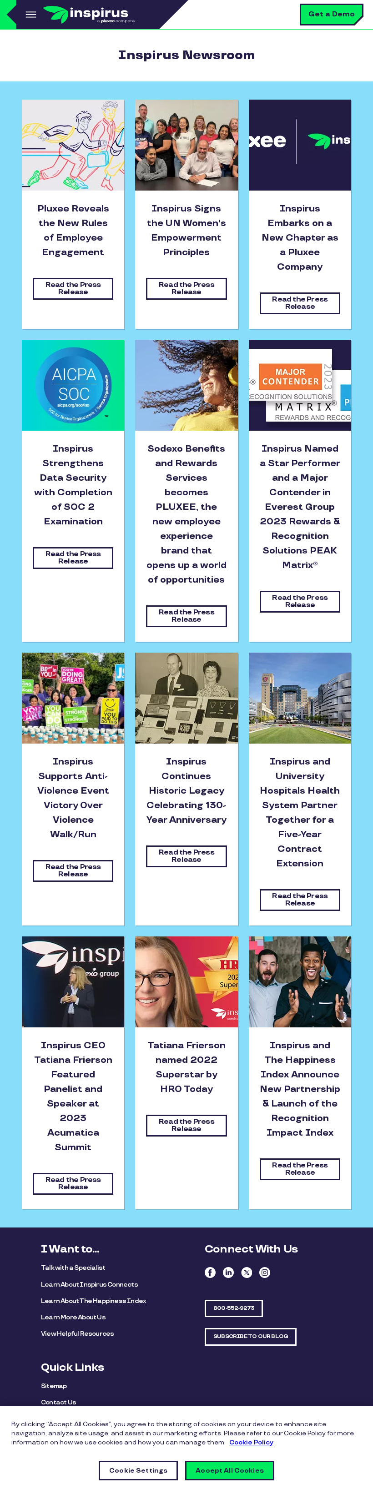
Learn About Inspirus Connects (89, 1284)
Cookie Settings (138, 1470)
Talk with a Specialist (73, 1268)
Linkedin (228, 1272)
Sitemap (53, 1386)
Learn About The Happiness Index (93, 1301)
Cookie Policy (251, 1442)
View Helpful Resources (77, 1334)
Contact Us (58, 1402)
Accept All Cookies (230, 1470)
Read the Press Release (73, 289)
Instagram (264, 1272)
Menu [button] (29, 14)
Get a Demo (331, 14)
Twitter (246, 1272)
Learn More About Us (73, 1317)
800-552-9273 (233, 1308)
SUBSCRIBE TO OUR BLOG (250, 1336)
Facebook (210, 1272)
